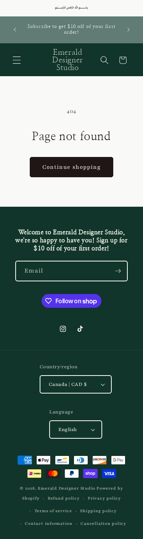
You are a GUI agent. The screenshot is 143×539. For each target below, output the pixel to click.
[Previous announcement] (14, 29)
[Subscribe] (118, 271)
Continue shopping (71, 167)
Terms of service (53, 511)
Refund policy (64, 498)
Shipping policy (98, 511)
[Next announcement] (128, 29)
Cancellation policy (103, 523)
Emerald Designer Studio (66, 488)
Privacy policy (104, 498)
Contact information (48, 523)
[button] (17, 60)
